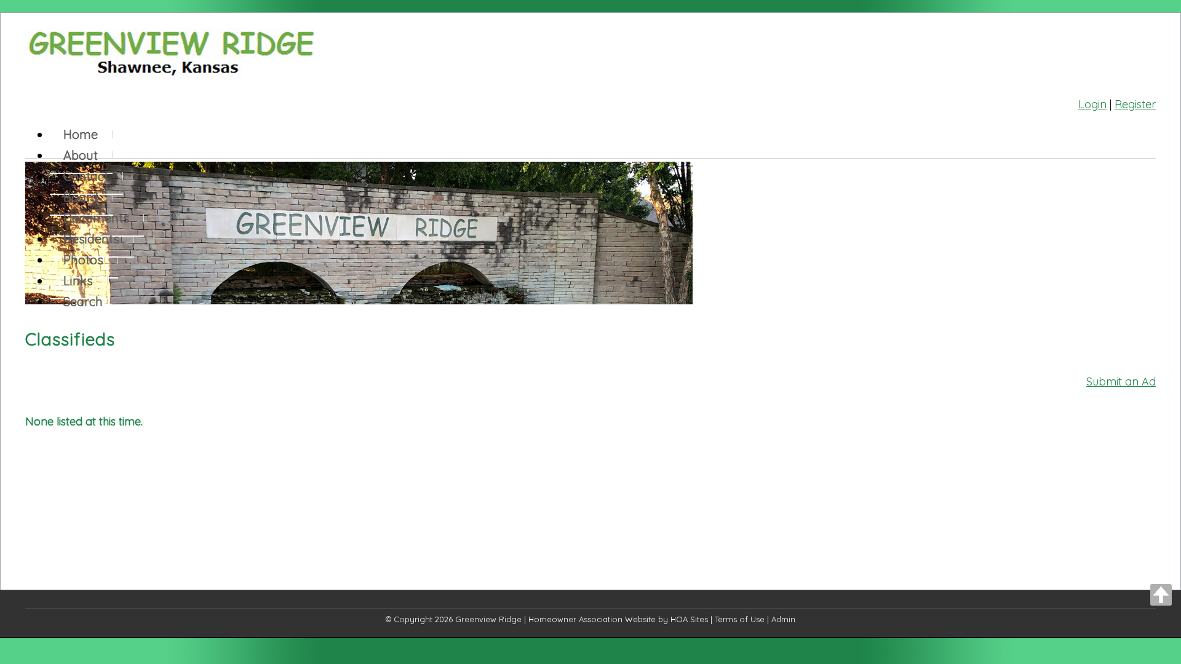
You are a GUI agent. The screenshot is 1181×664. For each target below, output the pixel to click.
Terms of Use (740, 619)
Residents (91, 239)
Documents (96, 218)
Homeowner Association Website (592, 619)
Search (83, 301)
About (80, 155)
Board (80, 197)
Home (80, 134)
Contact (85, 176)
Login (1092, 104)
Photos (83, 259)
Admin (783, 619)
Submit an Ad (1121, 381)
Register (1135, 104)
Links (78, 280)
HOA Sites (689, 619)
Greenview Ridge (488, 619)
